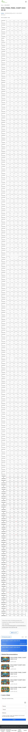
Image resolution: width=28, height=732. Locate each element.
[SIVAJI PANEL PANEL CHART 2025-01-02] (5, 659)
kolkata (2, 13)
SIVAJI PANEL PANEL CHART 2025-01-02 (18, 658)
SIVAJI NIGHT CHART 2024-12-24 (18, 680)
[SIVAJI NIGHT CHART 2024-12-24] (5, 682)
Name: (4, 706)
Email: (4, 709)
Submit (14, 719)
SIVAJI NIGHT (19, 13)
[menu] (25, 1)
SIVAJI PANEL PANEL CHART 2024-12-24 (18, 673)
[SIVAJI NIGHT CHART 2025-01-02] (5, 667)
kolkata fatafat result (15, 726)
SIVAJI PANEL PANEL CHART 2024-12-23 (18, 688)
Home (2, 5)
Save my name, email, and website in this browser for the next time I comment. (13, 716)
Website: (4, 712)
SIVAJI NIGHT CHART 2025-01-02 (18, 665)
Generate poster (6, 637)
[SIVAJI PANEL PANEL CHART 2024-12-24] (5, 674)
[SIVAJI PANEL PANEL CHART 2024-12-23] (5, 689)
